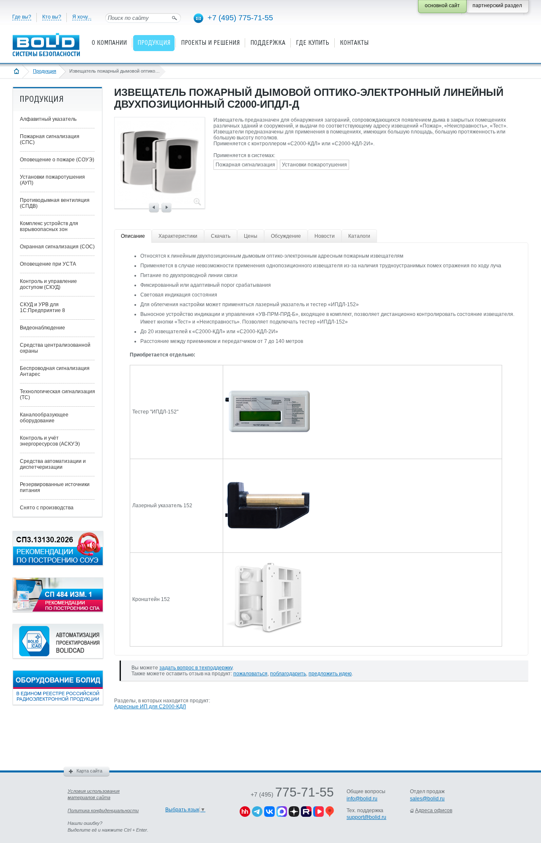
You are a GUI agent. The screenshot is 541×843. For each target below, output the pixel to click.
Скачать (220, 236)
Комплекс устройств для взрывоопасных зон (49, 226)
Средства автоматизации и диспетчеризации (53, 464)
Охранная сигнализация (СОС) (57, 247)
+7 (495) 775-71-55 (240, 18)
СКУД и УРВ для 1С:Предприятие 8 (42, 307)
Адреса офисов (433, 810)
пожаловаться (250, 674)
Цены (250, 236)
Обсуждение (286, 236)
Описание (133, 236)
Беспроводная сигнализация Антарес (55, 371)
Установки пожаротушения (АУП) (52, 180)
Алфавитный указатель (48, 119)
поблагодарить (288, 674)
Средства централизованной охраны (55, 348)
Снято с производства (47, 508)
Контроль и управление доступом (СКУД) (48, 284)
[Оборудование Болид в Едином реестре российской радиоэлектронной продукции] (58, 703)
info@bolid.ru (362, 799)
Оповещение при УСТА (48, 264)
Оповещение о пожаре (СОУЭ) (57, 160)
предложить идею (330, 674)
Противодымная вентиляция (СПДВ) (55, 203)
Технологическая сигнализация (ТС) (57, 394)
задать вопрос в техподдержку (195, 668)
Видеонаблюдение (42, 328)
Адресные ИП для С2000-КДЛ (150, 707)
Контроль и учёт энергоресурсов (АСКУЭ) (50, 441)
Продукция (44, 70)
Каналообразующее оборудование (44, 418)
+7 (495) (292, 794)
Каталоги (359, 236)
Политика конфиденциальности (103, 810)
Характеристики (177, 236)
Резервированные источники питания (55, 487)
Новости (324, 236)
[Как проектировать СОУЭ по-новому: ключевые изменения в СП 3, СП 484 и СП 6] (58, 564)
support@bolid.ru (366, 817)
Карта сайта (89, 770)
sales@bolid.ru (427, 799)
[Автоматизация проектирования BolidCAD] (58, 657)
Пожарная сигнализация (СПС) (49, 139)
